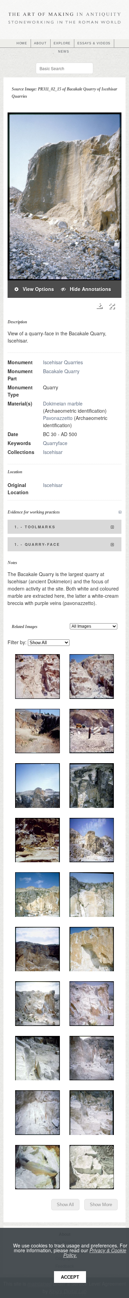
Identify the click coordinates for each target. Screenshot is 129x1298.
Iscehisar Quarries (63, 362)
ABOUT (40, 43)
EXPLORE (62, 43)
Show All (65, 1204)
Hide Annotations (88, 288)
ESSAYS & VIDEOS (93, 43)
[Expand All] (120, 512)
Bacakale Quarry (61, 371)
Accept (70, 1277)
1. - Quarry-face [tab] (37, 544)
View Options (36, 288)
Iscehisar (53, 451)
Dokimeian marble (63, 403)
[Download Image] (99, 306)
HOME (22, 43)
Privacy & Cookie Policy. (95, 1252)
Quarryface (55, 443)
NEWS (63, 51)
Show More (101, 1204)
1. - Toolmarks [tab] (34, 526)
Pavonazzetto (58, 417)
